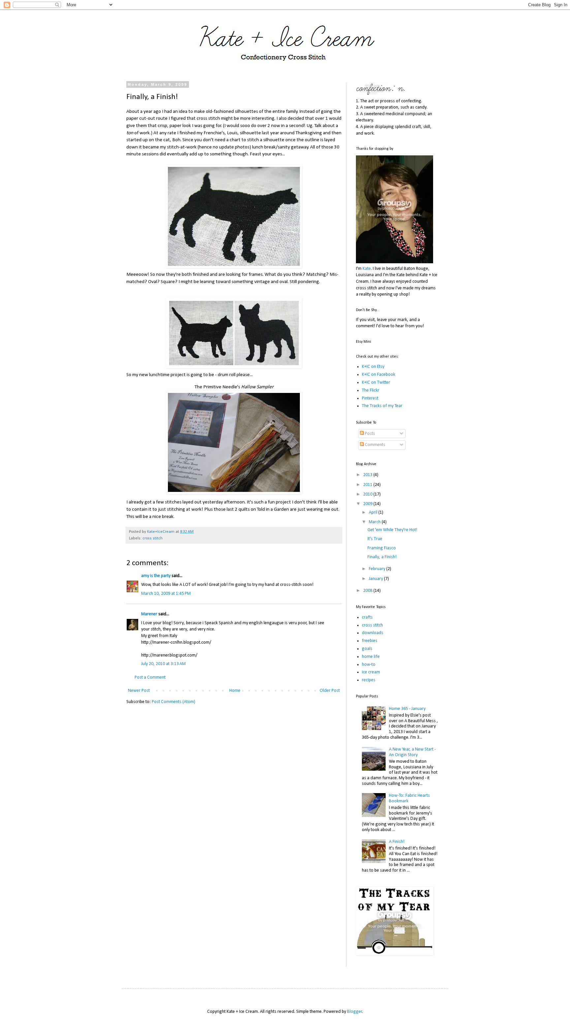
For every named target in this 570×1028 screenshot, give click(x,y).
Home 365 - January (407, 708)
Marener (149, 614)
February (377, 568)
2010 (368, 494)
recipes (368, 680)
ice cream (371, 672)
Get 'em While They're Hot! (392, 530)
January (376, 578)
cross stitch (152, 538)
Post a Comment (150, 677)
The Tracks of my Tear (382, 405)
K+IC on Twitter (376, 382)
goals (367, 648)
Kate (367, 268)
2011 (368, 484)
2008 (368, 590)
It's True (374, 538)
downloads (372, 632)
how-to (368, 664)
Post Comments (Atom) (173, 701)
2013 (368, 474)
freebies (369, 640)
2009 (368, 503)
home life (371, 656)
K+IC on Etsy (373, 366)
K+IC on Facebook (378, 374)
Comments (374, 444)
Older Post (330, 690)
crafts (367, 617)
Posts (369, 433)
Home (234, 690)
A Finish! (396, 841)
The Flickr (370, 390)
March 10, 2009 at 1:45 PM (166, 593)
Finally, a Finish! (381, 557)
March (375, 522)
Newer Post (139, 690)
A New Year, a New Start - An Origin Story (412, 752)
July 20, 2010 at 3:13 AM (163, 663)
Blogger (354, 1011)
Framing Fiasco (381, 548)
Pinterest (370, 398)
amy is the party (156, 575)
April (373, 512)
